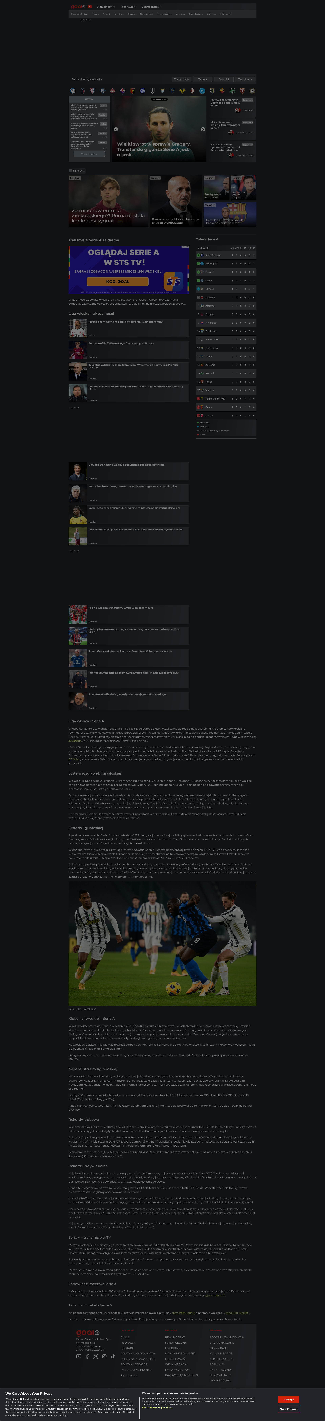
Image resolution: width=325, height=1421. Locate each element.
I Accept (289, 1399)
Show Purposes (289, 1409)
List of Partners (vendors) (157, 1407)
